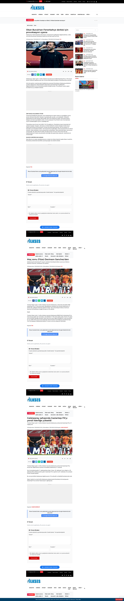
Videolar (75, 1)
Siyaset (46, 14)
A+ (68, 71)
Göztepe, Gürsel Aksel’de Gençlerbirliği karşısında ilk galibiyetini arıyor (90, 57)
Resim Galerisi (69, 1)
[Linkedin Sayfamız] (94, 1)
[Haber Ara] (97, 14)
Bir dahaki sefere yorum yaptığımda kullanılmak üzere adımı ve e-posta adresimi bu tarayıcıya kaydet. (49, 214)
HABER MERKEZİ (64, 427)
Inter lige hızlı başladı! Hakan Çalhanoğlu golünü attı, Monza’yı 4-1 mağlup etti (89, 43)
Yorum (30, 194)
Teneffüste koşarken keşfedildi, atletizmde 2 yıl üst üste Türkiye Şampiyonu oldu (90, 64)
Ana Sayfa (30, 25)
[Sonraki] (97, 20)
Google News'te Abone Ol (50, 175)
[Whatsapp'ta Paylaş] (38, 74)
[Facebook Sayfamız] (64, 235)
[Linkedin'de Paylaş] (43, 74)
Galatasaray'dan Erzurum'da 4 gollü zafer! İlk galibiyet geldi (90, 71)
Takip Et (49, 74)
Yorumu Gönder (33, 218)
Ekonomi (52, 14)
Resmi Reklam (81, 14)
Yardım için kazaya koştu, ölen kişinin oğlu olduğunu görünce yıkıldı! (59, 255)
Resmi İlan (73, 14)
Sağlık (67, 14)
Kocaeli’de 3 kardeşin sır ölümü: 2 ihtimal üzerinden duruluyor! (68, 255)
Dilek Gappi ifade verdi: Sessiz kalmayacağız (48, 255)
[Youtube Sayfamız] (96, 1)
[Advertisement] (74, 8)
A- (66, 71)
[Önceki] (95, 20)
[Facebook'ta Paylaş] (32, 74)
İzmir (62, 14)
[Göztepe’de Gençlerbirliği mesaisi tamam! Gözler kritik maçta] (79, 35)
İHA (60, 39)
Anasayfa (63, 1)
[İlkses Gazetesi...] (37, 7)
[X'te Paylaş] (35, 74)
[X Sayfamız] (87, 1)
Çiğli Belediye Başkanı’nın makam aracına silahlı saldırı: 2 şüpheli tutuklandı (52, 20)
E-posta (53, 207)
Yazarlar (79, 1)
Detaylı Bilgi (78, 599)
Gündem (40, 14)
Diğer (87, 14)
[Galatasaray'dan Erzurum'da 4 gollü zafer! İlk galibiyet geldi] (79, 71)
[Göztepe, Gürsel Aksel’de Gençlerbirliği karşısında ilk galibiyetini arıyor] (79, 56)
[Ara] (95, 30)
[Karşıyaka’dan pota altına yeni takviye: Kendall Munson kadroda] (79, 50)
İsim (29, 207)
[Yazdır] (71, 71)
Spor (58, 14)
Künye (84, 1)
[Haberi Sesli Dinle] (63, 71)
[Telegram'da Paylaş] (41, 74)
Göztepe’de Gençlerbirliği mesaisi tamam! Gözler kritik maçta (90, 36)
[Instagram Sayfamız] (66, 235)
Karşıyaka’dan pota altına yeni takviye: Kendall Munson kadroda (89, 50)
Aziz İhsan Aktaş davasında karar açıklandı (53, 255)
